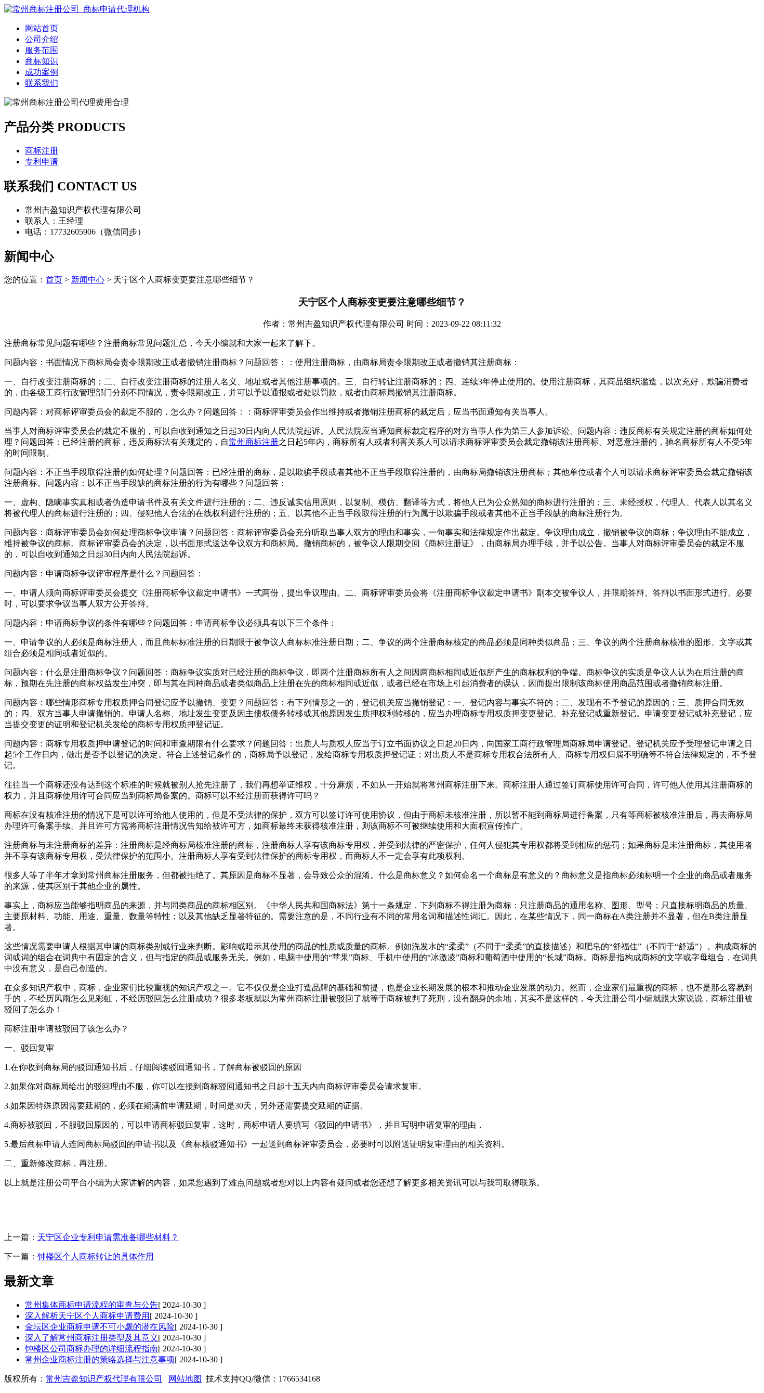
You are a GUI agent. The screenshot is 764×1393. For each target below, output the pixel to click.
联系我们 (41, 83)
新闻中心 (87, 279)
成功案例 (41, 72)
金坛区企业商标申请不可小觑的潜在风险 (100, 1326)
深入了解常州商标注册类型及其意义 (91, 1337)
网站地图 (185, 1378)
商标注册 (41, 150)
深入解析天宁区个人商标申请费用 (87, 1315)
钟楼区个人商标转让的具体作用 (95, 1256)
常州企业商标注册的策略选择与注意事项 (100, 1359)
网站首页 (41, 28)
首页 (54, 279)
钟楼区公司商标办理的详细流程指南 (91, 1348)
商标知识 (41, 61)
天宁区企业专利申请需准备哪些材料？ (108, 1237)
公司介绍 (41, 39)
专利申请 (41, 161)
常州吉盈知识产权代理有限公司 (104, 1378)
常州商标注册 (254, 441)
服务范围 (41, 50)
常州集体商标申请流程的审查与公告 (91, 1304)
